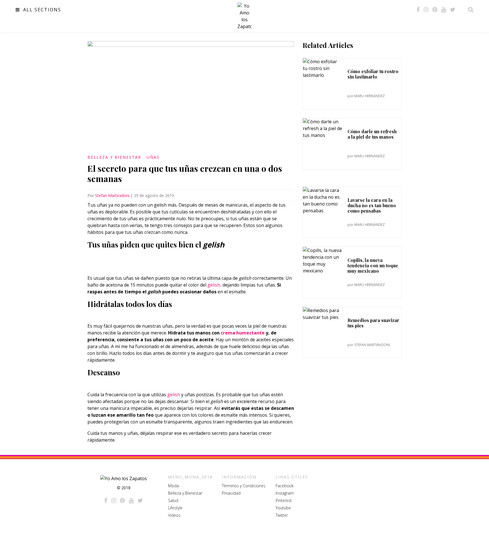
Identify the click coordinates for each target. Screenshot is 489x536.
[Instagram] (426, 9)
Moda (173, 485)
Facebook (285, 485)
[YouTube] (443, 9)
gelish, (214, 285)
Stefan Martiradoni (112, 195)
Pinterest (284, 500)
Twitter (282, 515)
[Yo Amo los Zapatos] (244, 16)
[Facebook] (418, 9)
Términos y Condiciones (243, 485)
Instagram (285, 493)
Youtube (283, 507)
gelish (173, 394)
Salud (173, 500)
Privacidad (231, 493)
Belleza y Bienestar (114, 157)
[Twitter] (452, 9)
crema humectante (243, 333)
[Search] (469, 9)
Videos (174, 515)
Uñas (153, 157)
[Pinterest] (434, 9)
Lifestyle (175, 507)
